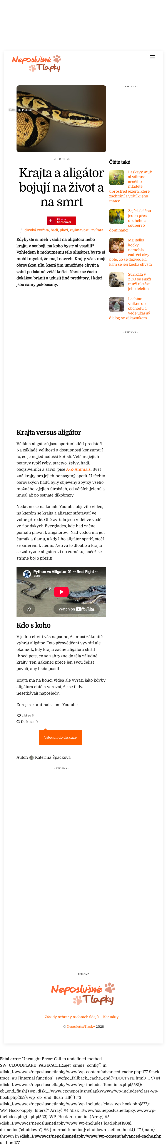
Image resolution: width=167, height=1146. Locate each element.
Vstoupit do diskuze (60, 737)
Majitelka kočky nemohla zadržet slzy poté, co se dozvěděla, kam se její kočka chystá (130, 252)
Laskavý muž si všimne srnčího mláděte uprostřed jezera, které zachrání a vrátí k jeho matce (130, 186)
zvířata (97, 230)
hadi (54, 230)
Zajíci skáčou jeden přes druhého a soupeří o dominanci (130, 220)
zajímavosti (80, 230)
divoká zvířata (37, 230)
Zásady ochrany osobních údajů (72, 1017)
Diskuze (29, 722)
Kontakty (111, 1017)
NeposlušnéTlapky (81, 1026)
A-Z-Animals (78, 469)
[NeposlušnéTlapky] (37, 71)
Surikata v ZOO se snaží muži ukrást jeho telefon (139, 281)
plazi (64, 230)
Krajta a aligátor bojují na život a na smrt (61, 187)
